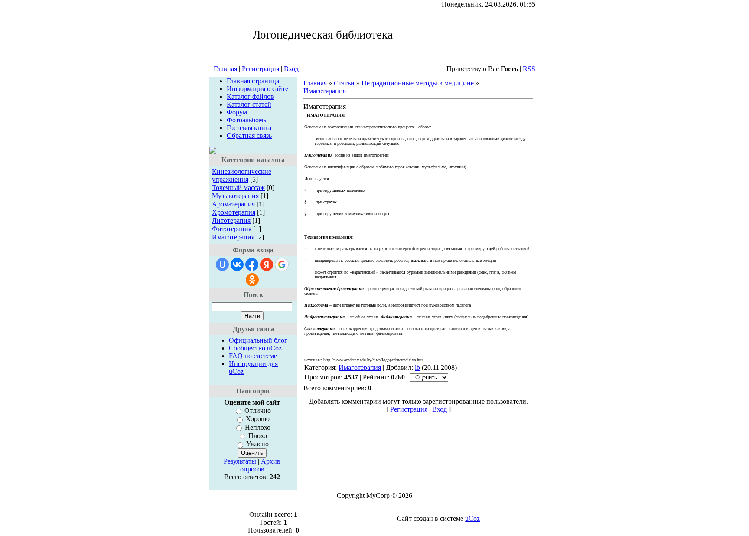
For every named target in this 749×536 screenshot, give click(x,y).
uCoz (472, 518)
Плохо (257, 435)
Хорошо (258, 419)
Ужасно (257, 444)
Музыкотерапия (235, 195)
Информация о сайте (257, 88)
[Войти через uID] (222, 264)
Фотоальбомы (247, 120)
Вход (291, 68)
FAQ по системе (253, 356)
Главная (225, 68)
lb (417, 367)
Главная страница (253, 81)
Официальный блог (258, 340)
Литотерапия (231, 220)
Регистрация (260, 68)
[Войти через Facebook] (251, 264)
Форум (237, 112)
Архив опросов (260, 465)
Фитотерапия (231, 228)
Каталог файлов (250, 96)
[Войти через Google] (282, 264)
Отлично (257, 410)
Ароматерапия (233, 204)
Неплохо (257, 427)
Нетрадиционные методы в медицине (417, 83)
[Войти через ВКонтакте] (237, 264)
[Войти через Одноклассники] (252, 279)
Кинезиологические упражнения (241, 175)
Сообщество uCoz (255, 348)
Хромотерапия (233, 212)
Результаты (240, 461)
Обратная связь (249, 135)
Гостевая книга (249, 127)
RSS (529, 68)
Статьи (344, 83)
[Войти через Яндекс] (266, 264)
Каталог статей (249, 104)
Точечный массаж (238, 187)
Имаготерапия (233, 237)
